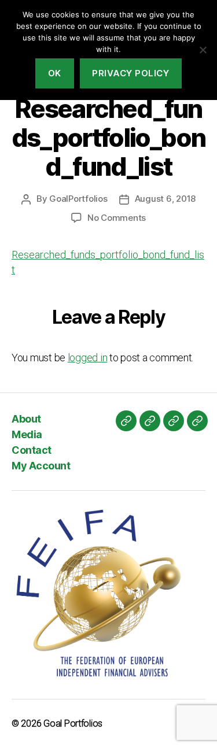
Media (27, 434)
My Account (41, 466)
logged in (88, 357)
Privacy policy (130, 73)
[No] (202, 49)
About (26, 419)
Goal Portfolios (72, 723)
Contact (32, 450)
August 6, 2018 (165, 198)
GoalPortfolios (78, 198)
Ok (54, 73)
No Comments (116, 217)
